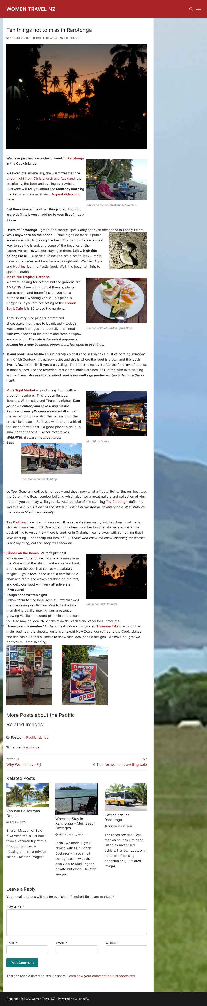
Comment (15, 906)
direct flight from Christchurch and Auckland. (41, 178)
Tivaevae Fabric (108, 626)
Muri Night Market (20, 390)
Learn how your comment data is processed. (101, 976)
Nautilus (19, 266)
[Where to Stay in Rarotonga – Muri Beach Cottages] (76, 799)
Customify (81, 998)
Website (112, 942)
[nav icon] (198, 9)
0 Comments (71, 38)
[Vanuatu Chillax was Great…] (27, 795)
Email (61, 942)
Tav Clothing (115, 502)
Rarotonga (75, 158)
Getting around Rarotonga (117, 817)
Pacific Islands (46, 38)
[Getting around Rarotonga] (126, 797)
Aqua (98, 261)
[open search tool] (191, 9)
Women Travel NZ (30, 9)
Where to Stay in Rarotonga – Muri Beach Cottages (75, 823)
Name (11, 942)
